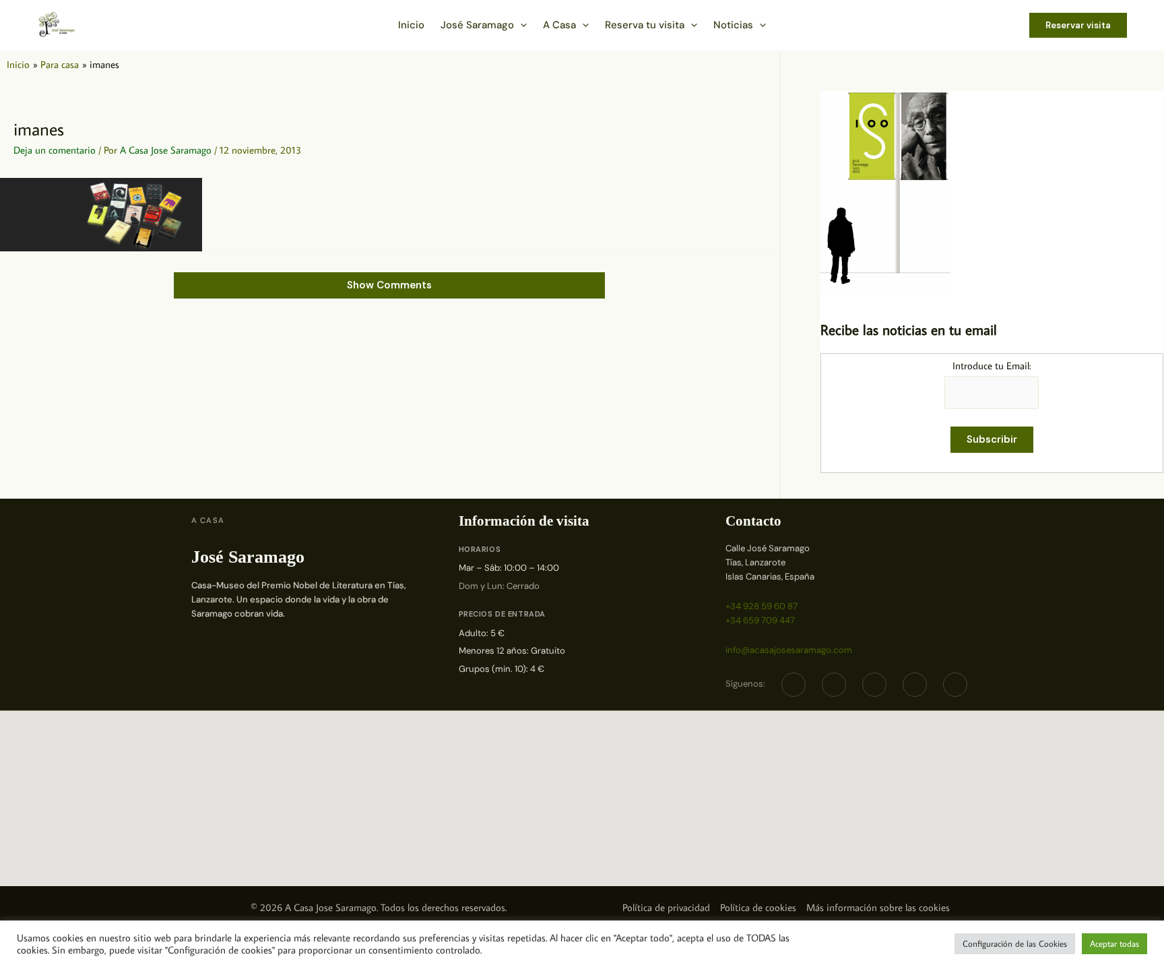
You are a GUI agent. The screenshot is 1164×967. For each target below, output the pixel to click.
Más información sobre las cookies (878, 907)
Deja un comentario (54, 150)
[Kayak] (955, 685)
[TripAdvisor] (915, 685)
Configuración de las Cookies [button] (1015, 943)
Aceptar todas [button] (1114, 943)
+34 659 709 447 (760, 620)
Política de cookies (758, 907)
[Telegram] (874, 685)
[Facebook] (793, 685)
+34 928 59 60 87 (761, 606)
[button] (520, 25)
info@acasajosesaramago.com (788, 650)
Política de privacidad (666, 907)
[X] (834, 685)
